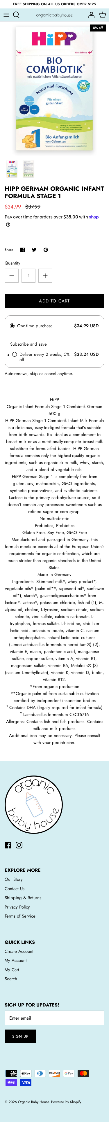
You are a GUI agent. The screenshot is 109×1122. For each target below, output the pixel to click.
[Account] (89, 14)
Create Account (19, 951)
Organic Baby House (33, 1102)
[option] (54, 89)
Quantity (12, 263)
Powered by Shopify (66, 1102)
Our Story (14, 879)
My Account (16, 960)
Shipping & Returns (23, 898)
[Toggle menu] (6, 14)
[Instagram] (19, 845)
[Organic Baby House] (54, 14)
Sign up (20, 1036)
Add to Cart (54, 301)
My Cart (12, 970)
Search (11, 979)
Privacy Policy (17, 907)
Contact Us (14, 888)
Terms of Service (20, 916)
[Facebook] (8, 845)
